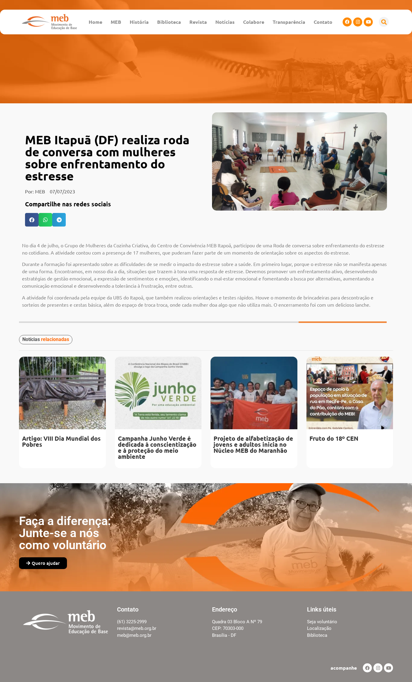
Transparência (289, 22)
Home (95, 22)
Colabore (253, 22)
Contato (323, 22)
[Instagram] (357, 22)
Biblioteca (169, 22)
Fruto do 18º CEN (333, 438)
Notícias (225, 22)
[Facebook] (347, 22)
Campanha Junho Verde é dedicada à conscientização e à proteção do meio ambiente (157, 447)
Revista (198, 22)
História (139, 22)
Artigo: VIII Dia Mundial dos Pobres (61, 441)
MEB (116, 22)
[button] (384, 22)
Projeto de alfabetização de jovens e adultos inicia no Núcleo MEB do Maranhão (253, 444)
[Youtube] (368, 22)
